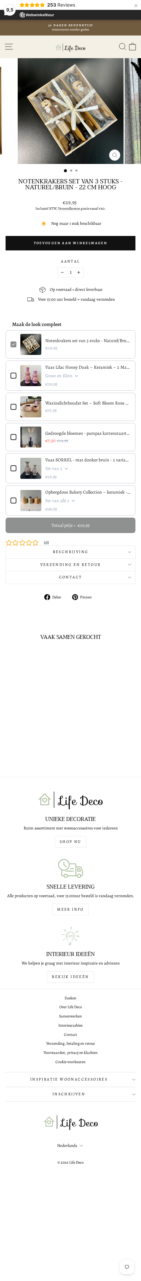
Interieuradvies (70, 1025)
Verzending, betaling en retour (70, 1043)
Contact (70, 577)
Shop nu (70, 841)
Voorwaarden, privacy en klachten (71, 1052)
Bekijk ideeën (70, 976)
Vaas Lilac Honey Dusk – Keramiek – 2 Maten (88, 367)
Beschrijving (71, 551)
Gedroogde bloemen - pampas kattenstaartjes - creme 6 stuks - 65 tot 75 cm (88, 433)
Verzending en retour (70, 564)
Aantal (70, 261)
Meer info (70, 909)
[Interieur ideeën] (70, 936)
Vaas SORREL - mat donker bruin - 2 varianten (88, 460)
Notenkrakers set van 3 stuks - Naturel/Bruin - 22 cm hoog (88, 341)
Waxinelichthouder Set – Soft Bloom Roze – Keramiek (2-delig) (88, 403)
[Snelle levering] (70, 868)
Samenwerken (70, 1016)
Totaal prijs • (70, 525)
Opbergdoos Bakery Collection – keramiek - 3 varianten (88, 492)
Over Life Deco (70, 1007)
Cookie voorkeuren (70, 1061)
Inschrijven (68, 1094)
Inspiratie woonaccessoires (69, 1079)
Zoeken (70, 998)
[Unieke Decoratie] (70, 800)
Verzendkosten (69, 208)
